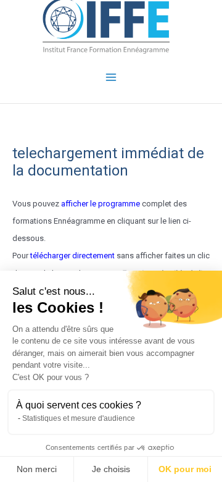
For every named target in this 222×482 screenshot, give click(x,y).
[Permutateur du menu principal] (111, 77)
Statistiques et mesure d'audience (78, 418)
